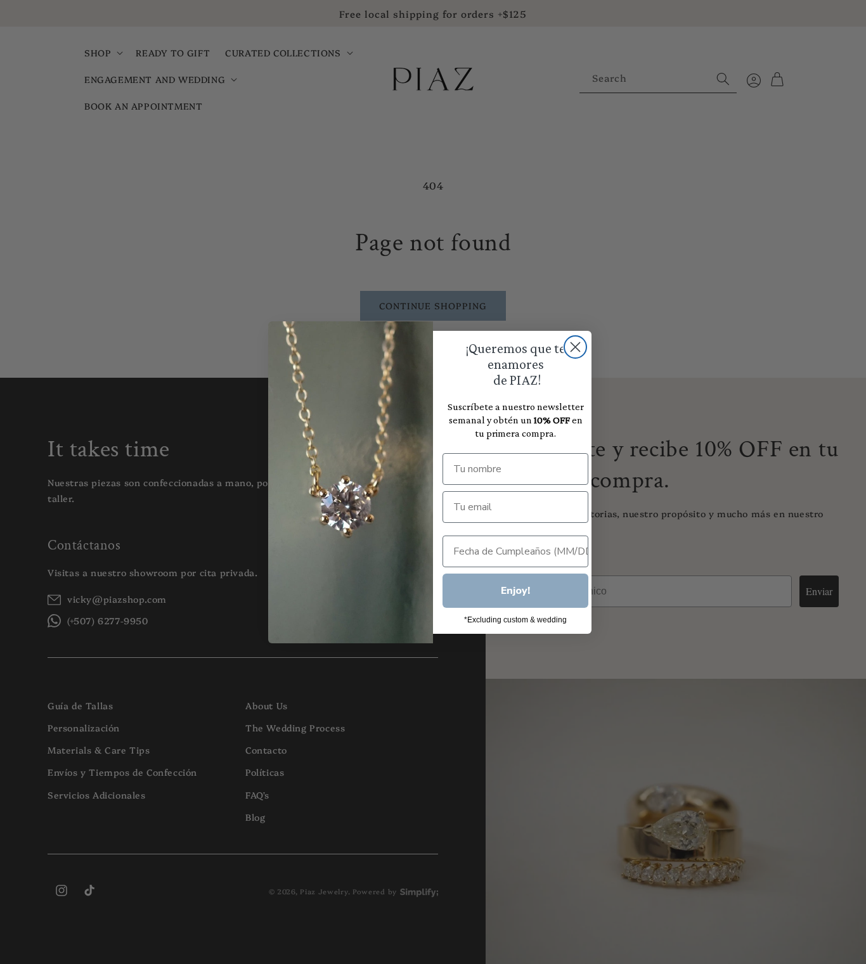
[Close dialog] (575, 347)
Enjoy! (515, 591)
